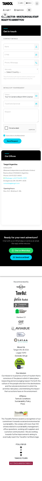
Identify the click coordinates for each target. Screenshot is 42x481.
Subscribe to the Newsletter (15, 135)
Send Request (12, 141)
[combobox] (21, 71)
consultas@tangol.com (11, 183)
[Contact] (29, 10)
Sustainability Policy (23, 401)
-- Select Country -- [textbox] (12, 72)
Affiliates (22, 396)
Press (22, 404)
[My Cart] (5, 14)
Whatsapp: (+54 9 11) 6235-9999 (16, 178)
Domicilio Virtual (21, 356)
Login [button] (7, 10)
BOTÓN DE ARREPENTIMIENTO (21, 463)
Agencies (20, 10)
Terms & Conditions (22, 398)
